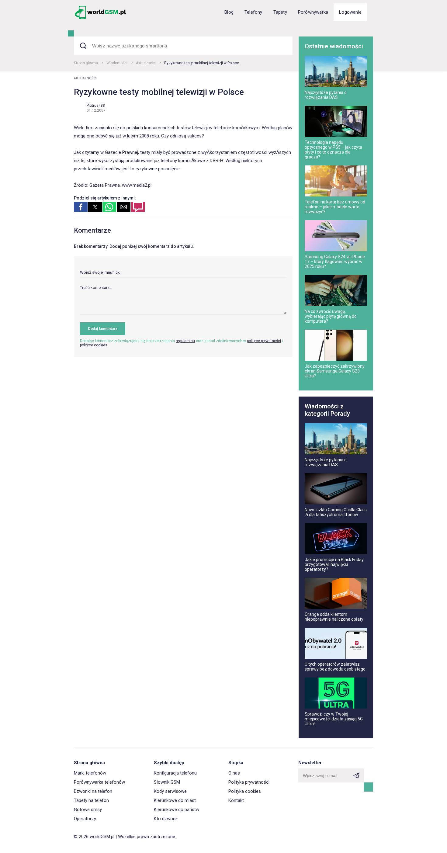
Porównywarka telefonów (99, 782)
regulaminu (185, 341)
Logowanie (350, 12)
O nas (234, 773)
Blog (229, 12)
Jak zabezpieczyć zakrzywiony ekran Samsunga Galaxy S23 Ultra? (335, 371)
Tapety (280, 12)
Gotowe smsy (88, 809)
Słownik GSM (167, 782)
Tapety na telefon (91, 800)
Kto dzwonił (166, 818)
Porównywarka (313, 12)
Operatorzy (85, 818)
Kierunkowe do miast (175, 800)
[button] (81, 207)
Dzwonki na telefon (93, 791)
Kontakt (236, 800)
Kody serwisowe (170, 791)
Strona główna (86, 63)
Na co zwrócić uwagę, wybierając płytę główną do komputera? (331, 316)
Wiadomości (116, 63)
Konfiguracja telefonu (175, 773)
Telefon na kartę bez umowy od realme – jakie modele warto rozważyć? (335, 206)
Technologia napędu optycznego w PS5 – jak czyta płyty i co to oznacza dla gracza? (333, 149)
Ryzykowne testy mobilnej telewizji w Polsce (201, 63)
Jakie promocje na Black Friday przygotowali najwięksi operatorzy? (334, 564)
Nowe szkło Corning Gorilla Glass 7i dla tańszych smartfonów (336, 512)
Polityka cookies (244, 791)
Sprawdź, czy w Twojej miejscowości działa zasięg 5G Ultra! (334, 719)
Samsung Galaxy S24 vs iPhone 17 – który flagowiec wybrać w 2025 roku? (335, 261)
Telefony (253, 12)
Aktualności (146, 63)
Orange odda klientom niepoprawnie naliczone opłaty (334, 617)
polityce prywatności (264, 341)
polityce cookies (93, 345)
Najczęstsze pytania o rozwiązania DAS (326, 95)
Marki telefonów (90, 773)
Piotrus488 (96, 105)
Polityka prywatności (248, 782)
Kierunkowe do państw (176, 809)
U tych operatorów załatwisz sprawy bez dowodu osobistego (335, 666)
